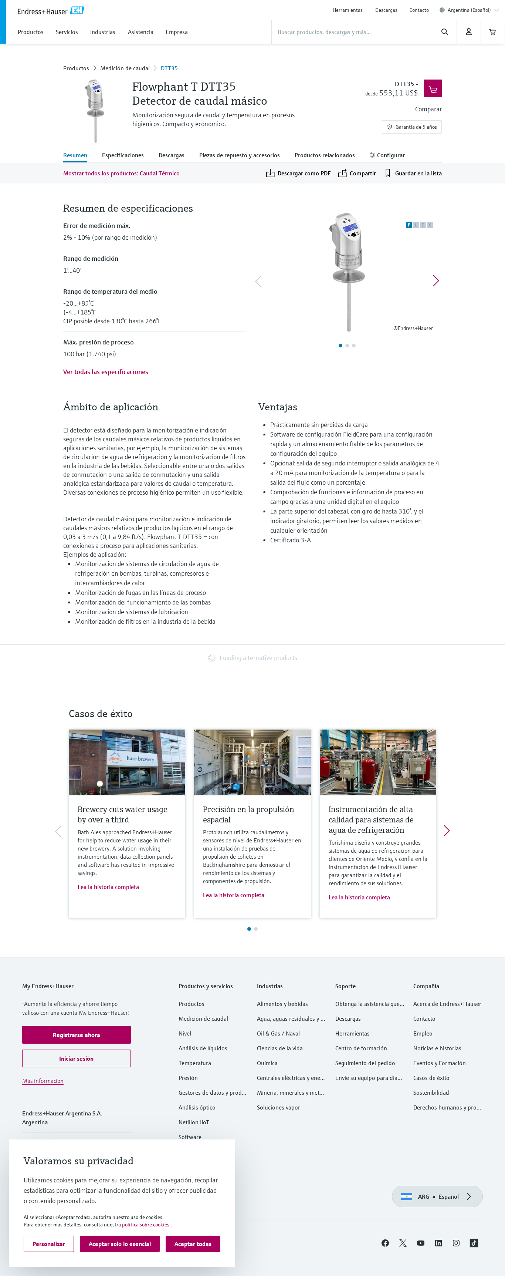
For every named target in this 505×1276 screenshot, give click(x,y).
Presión (188, 1077)
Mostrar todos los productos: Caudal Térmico (121, 173)
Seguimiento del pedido (365, 1063)
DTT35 (169, 68)
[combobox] (473, 10)
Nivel (185, 1033)
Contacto (419, 10)
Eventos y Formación (439, 1063)
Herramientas (348, 10)
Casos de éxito (431, 1077)
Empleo (423, 1033)
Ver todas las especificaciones (105, 371)
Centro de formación (361, 1048)
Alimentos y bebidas (282, 1003)
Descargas (386, 10)
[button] (76, 1035)
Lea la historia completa (108, 886)
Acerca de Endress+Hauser (447, 1003)
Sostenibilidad (431, 1092)
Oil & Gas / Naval (278, 1033)
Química (267, 1063)
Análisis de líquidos (203, 1048)
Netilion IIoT (194, 1122)
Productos (76, 68)
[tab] (79, 156)
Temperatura (195, 1063)
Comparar (428, 109)
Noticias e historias (437, 1048)
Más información (43, 1080)
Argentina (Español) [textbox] (469, 10)
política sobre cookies (145, 1224)
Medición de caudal (125, 68)
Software (190, 1137)
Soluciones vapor (278, 1107)
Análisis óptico (197, 1107)
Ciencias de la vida (280, 1048)
